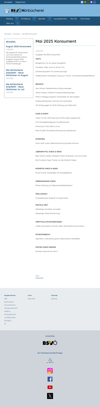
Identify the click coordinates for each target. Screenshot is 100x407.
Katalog (9, 19)
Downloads (85, 19)
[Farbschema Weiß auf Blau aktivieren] (94, 2)
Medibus (7, 311)
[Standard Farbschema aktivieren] (82, 2)
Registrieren (20, 2)
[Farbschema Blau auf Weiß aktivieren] (91, 2)
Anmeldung (25, 19)
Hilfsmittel (31, 299)
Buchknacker (9, 302)
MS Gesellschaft (10, 314)
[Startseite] (25, 10)
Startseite (7, 34)
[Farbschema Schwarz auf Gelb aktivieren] (85, 2)
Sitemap (54, 299)
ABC (5, 299)
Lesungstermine (60, 19)
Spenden (42, 19)
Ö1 (5, 324)
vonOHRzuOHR (9, 317)
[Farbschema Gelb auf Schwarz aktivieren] (88, 2)
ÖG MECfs (7, 321)
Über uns (10, 23)
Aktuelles (16, 34)
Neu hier (73, 19)
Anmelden (8, 2)
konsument (39, 278)
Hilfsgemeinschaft (10, 308)
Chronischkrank (10, 305)
